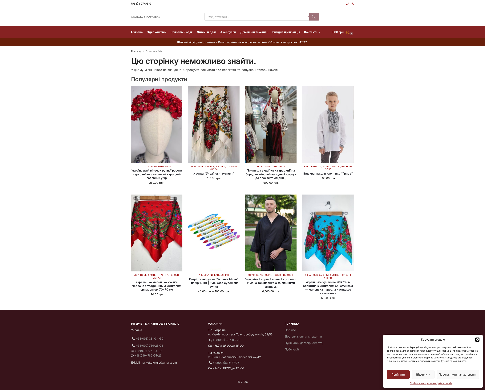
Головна (136, 51)
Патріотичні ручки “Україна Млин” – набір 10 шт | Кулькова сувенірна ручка (214, 282)
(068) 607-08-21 (141, 3)
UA (347, 3)
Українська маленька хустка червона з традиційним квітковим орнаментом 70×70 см (156, 285)
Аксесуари (150, 166)
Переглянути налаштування (458, 374)
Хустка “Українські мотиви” (213, 173)
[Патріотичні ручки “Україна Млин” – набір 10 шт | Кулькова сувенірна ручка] (214, 233)
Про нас (290, 330)
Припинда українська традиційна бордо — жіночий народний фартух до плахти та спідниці (271, 174)
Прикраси (164, 166)
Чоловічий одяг (283, 275)
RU (352, 3)
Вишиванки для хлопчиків (321, 166)
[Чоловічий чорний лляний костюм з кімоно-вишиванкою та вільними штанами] (271, 233)
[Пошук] (314, 17)
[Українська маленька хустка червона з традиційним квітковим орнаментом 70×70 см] (157, 233)
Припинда (278, 166)
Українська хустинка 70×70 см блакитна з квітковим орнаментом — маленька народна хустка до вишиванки (328, 287)
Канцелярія (221, 275)
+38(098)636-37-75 (226, 363)
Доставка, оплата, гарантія (303, 336)
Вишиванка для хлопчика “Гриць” (328, 173)
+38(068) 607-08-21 (226, 340)
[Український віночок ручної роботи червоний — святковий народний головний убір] (157, 124)
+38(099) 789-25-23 (149, 345)
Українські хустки (203, 166)
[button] (477, 340)
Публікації (292, 349)
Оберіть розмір (328, 186)
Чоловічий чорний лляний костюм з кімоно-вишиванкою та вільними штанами (271, 282)
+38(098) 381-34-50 (149, 338)
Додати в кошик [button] (157, 190)
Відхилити (423, 374)
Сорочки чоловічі (259, 275)
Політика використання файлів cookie (431, 383)
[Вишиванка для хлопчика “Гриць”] (328, 124)
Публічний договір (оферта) (304, 343)
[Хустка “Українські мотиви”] (214, 124)
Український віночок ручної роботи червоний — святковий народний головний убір (156, 174)
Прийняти (398, 374)
